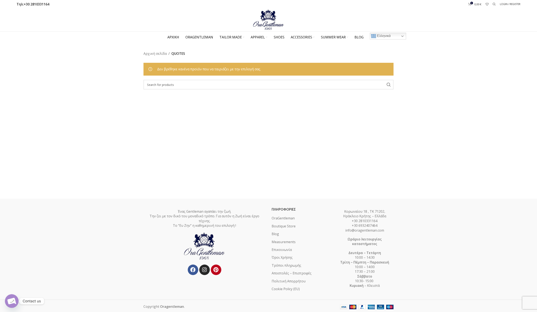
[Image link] (204, 246)
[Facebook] (193, 270)
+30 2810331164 (36, 4)
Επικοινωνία (282, 249)
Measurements (284, 242)
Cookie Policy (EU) (286, 289)
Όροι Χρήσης (282, 257)
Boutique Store (284, 226)
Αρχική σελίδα (155, 53)
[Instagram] (204, 270)
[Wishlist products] (487, 4)
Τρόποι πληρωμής (286, 265)
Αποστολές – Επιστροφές (292, 273)
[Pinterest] (216, 270)
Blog (275, 234)
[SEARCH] (389, 84)
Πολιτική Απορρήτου (289, 281)
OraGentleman (283, 218)
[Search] (494, 4)
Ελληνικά (383, 36)
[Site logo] (268, 19)
